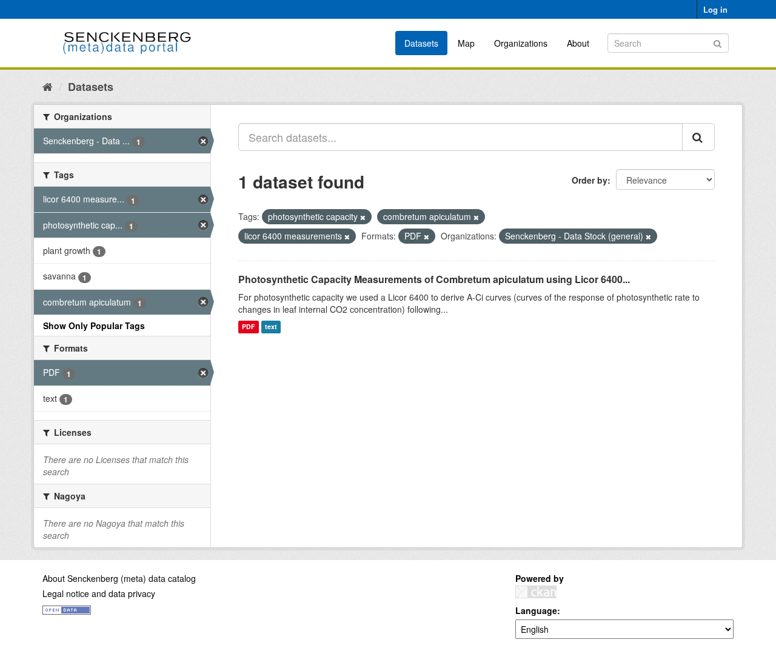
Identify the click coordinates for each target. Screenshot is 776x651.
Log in (715, 9)
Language (536, 610)
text (271, 327)
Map (466, 43)
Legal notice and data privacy (98, 593)
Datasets (421, 43)
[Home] (47, 86)
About (578, 43)
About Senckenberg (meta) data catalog (119, 578)
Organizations (520, 43)
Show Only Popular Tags (94, 325)
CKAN (536, 592)
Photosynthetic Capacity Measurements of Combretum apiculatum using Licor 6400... (434, 279)
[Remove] (363, 217)
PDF (248, 327)
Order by (589, 180)
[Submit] (717, 42)
